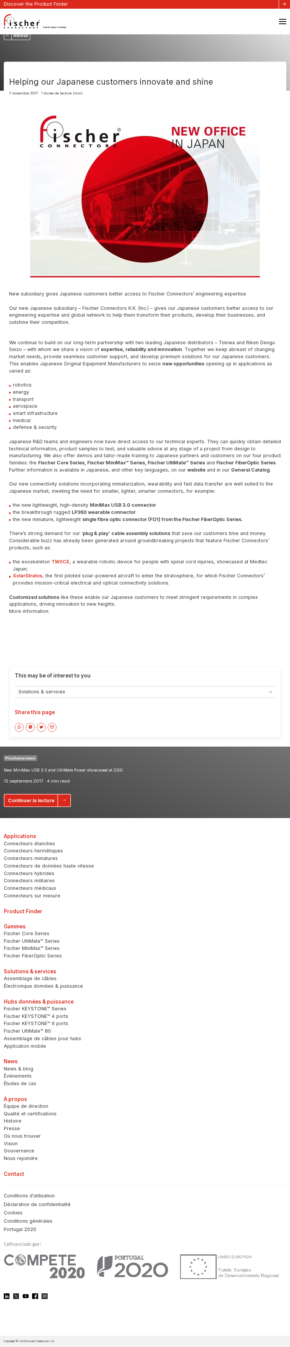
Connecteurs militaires (29, 880)
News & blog (18, 1069)
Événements (18, 1076)
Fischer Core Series (26, 933)
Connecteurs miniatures (31, 858)
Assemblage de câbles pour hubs (42, 1038)
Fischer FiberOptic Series (33, 956)
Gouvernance (19, 1151)
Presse (12, 1128)
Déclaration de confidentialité (37, 1204)
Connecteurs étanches (29, 843)
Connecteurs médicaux (30, 888)
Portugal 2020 (20, 1229)
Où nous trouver (22, 1136)
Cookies (13, 1213)
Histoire (13, 1121)
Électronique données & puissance (43, 986)
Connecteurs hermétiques (33, 851)
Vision (11, 1143)
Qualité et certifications (30, 1114)
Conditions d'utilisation (29, 1196)
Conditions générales (28, 1221)
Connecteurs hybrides (29, 873)
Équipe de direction (26, 1106)
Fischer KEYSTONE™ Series (35, 1008)
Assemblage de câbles (30, 978)
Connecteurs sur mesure (32, 896)
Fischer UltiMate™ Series (32, 941)
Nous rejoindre (21, 1158)
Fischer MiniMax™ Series (32, 948)
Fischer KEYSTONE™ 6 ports (36, 1023)
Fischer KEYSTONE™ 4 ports (36, 1016)
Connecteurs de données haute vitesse (49, 866)
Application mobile (25, 1046)
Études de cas (20, 1083)
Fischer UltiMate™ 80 (27, 1031)
